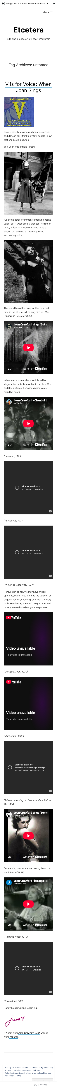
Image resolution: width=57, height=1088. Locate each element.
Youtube (13, 1036)
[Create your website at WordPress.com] (28, 3)
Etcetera (28, 29)
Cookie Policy (15, 1076)
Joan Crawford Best (29, 1032)
